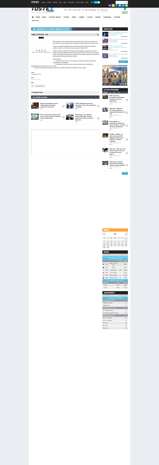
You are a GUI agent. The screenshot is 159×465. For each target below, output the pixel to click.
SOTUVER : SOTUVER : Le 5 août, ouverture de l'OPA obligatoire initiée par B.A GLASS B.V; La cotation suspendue (116, 137)
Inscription (49, 2)
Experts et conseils (80, 2)
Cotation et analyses (55, 17)
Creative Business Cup (39, 86)
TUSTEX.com (35, 2)
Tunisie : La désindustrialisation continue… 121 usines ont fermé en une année (118, 47)
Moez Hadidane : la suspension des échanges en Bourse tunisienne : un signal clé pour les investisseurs (117, 123)
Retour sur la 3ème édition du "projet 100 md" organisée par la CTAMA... (118, 33)
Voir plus (123, 61)
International (107, 17)
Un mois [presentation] (105, 92)
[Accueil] (42, 10)
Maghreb (98, 17)
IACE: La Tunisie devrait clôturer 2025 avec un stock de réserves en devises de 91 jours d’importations (50, 116)
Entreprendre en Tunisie (35, 79)
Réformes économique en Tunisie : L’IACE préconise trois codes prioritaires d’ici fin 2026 (49, 105)
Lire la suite (124, 36)
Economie (81, 17)
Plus (125, 173)
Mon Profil (55, 2)
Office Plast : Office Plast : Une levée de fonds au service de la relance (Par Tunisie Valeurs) (117, 151)
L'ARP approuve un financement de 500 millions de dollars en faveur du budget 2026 (117, 98)
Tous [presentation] (119, 92)
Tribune (38, 17)
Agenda (65, 2)
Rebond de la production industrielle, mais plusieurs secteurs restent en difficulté (117, 163)
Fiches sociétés (71, 2)
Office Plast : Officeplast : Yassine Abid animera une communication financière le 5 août (117, 111)
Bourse (60, 2)
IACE (32, 86)
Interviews (117, 17)
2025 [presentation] (114, 92)
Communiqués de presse (36, 74)
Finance (74, 17)
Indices (86, 2)
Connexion (43, 2)
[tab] (105, 92)
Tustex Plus (35, 20)
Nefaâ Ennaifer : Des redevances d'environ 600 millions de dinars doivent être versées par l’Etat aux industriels (84, 117)
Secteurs (66, 17)
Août (115, 234)
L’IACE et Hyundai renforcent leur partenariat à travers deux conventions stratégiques (85, 105)
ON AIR (96, 2)
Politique (90, 17)
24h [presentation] (110, 92)
